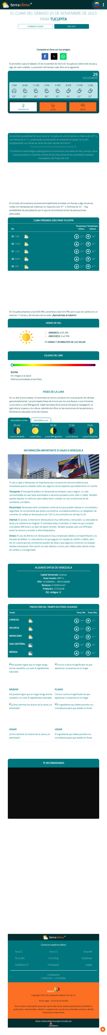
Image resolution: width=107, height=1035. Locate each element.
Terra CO (53, 951)
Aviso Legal (44, 1000)
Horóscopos (53, 964)
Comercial (47, 978)
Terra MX (87, 951)
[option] (22, 107)
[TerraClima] (96, 4)
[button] (103, 5)
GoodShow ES (22, 964)
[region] (53, 38)
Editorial (60, 978)
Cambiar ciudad (35, 26)
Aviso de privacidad (59, 1000)
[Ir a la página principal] (17, 5)
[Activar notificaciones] (102, 1029)
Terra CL (19, 951)
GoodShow (87, 958)
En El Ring (53, 958)
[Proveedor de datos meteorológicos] (53, 1025)
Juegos (89, 964)
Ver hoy (71, 26)
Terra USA (20, 958)
